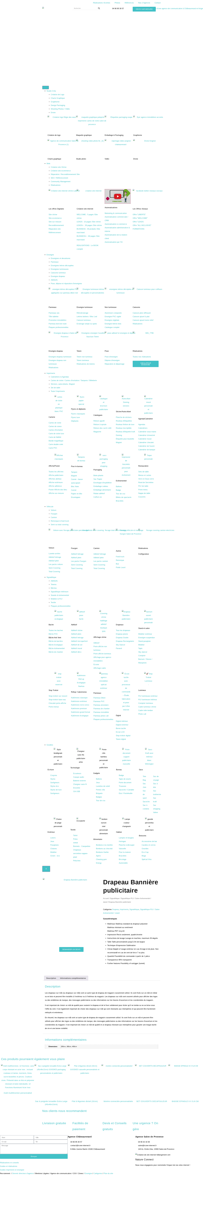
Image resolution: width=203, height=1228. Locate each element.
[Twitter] (76, 1155)
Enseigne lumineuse (85, 307)
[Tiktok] (93, 1155)
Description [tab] (51, 978)
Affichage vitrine (99, 637)
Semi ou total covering (59, 525)
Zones (80, 1173)
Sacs (141, 770)
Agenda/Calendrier (145, 419)
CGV (75, 1173)
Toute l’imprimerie (58, 391)
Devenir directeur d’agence (23, 1173)
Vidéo (107, 159)
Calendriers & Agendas (60, 377)
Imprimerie (51, 373)
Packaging (97, 470)
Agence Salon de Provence (149, 1137)
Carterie (52, 417)
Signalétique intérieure (59, 592)
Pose (107, 351)
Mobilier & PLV (56, 599)
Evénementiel (121, 481)
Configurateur (143, 554)
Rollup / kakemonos (79, 692)
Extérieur (51, 832)
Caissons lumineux (58, 273)
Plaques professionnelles (61, 606)
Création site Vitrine (58, 167)
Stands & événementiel (60, 595)
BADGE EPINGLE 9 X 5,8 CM (185, 1101)
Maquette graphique (84, 135)
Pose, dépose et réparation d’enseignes (66, 284)
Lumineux (142, 690)
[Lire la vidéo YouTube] (118, 196)
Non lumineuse (110, 307)
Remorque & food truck (60, 521)
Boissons (142, 836)
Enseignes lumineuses (60, 269)
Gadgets (96, 773)
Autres (118, 551)
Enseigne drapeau (58, 276)
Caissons (136, 307)
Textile (53, 602)
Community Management (60, 182)
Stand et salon (144, 628)
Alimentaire (97, 839)
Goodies (50, 745)
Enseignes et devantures (60, 258)
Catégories (98, 1173)
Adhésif (74, 625)
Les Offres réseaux (140, 209)
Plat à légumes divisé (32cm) (85, 1101)
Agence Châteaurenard (80, 1137)
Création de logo (54, 135)
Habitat (119, 832)
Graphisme (55, 102)
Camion (54, 517)
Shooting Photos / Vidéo (60, 109)
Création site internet (85, 209)
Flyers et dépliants (78, 409)
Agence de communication (60, 1173)
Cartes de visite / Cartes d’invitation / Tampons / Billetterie (74, 380)
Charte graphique (54, 159)
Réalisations (55, 185)
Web (48, 164)
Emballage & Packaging (114, 135)
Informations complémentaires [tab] (73, 978)
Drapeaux (119, 625)
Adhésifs (54, 280)
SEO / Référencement (59, 178)
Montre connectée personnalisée (118, 1101)
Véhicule (50, 507)
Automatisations (111, 208)
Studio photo (81, 159)
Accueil (106, 898)
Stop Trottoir (53, 690)
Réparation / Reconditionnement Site (65, 174)
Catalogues (97, 415)
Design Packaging (58, 105)
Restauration (143, 466)
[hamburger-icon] (45, 87)
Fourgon (54, 514)
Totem (79, 351)
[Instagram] (82, 1155)
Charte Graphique (58, 98)
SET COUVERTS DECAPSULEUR (151, 1101)
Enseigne (50, 255)
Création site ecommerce (61, 171)
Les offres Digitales (56, 209)
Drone (53, 113)
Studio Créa (51, 91)
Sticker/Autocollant (123, 412)
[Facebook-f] (70, 1155)
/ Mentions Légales (41, 1173)
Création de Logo (57, 95)
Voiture (53, 510)
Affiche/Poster (54, 466)
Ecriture (51, 770)
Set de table (55, 388)
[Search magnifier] (98, 8)
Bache (51, 625)
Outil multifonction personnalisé (18, 1093)
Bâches (54, 588)
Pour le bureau (77, 466)
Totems (53, 584)
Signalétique (51, 577)
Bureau (119, 770)
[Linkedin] (87, 1155)
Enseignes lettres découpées (62, 266)
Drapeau (115, 909)
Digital (118, 715)
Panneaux (55, 262)
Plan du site (108, 1173)
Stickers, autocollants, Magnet (63, 384)
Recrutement (5, 1173)
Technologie (75, 768)
